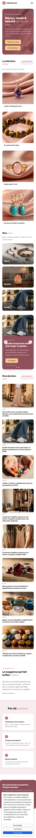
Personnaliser (17, 825)
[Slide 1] (16, 367)
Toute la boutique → (27, 62)
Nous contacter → (9, 693)
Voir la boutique (13, 48)
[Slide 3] (19, 367)
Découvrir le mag (13, 42)
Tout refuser (17, 829)
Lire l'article (12, 360)
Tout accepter (17, 833)
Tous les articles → (26, 377)
